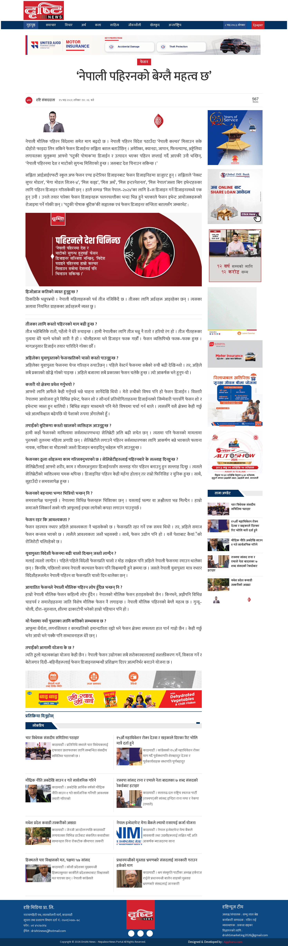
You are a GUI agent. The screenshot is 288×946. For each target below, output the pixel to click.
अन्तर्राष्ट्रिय (175, 25)
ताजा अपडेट (223, 493)
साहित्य (114, 25)
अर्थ (84, 25)
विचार (68, 25)
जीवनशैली (134, 25)
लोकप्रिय (38, 726)
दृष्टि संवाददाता (45, 100)
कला (98, 25)
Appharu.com (233, 942)
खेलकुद (155, 25)
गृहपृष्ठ (30, 25)
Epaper (258, 25)
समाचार (51, 25)
